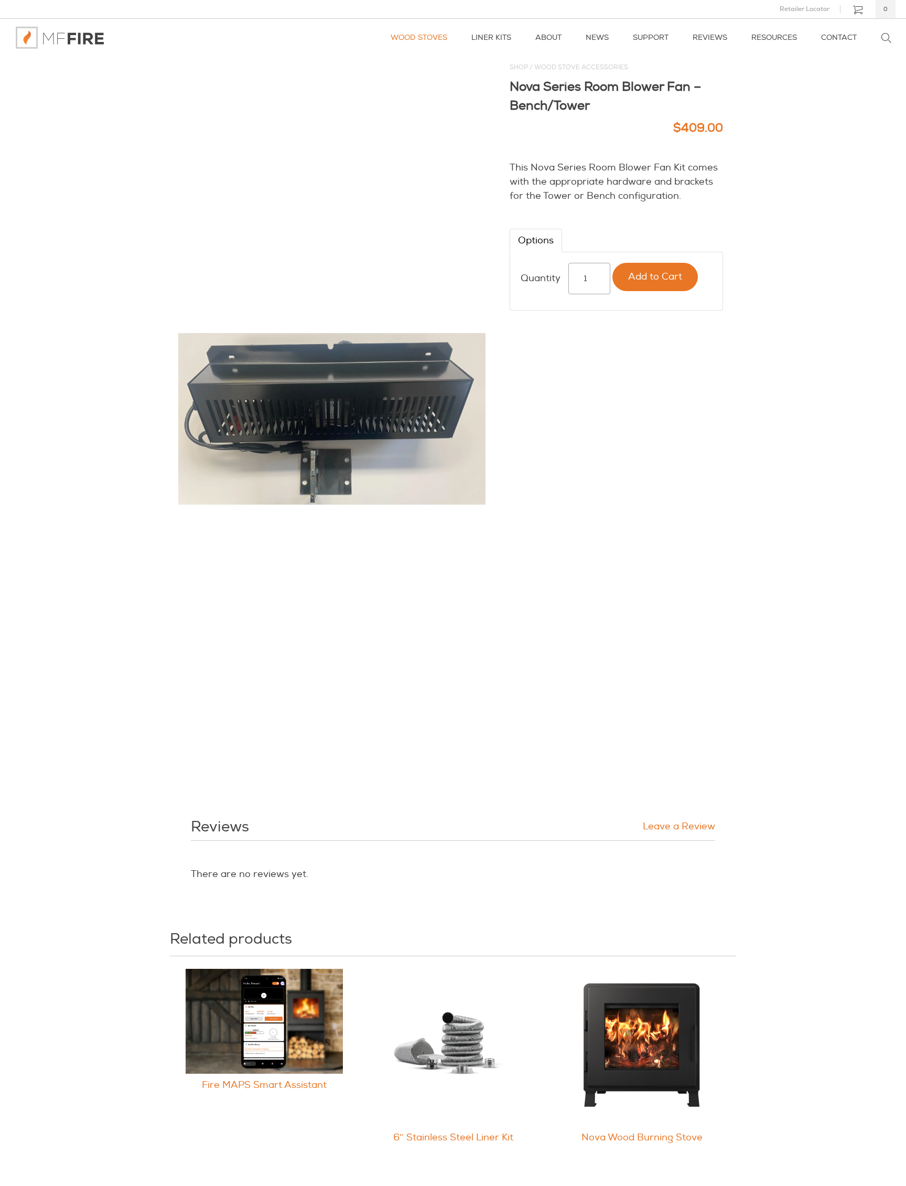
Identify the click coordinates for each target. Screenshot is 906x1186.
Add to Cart (655, 277)
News (597, 37)
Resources (774, 37)
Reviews (710, 37)
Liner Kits (491, 37)
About (548, 37)
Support (650, 37)
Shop (519, 67)
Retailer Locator (804, 9)
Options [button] (536, 240)
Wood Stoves (419, 37)
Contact (839, 37)
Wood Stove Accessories (581, 67)
